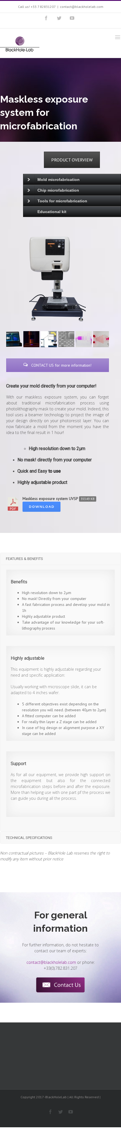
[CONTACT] (60, 985)
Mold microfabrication (58, 179)
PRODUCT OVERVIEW (72, 160)
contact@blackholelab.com (81, 7)
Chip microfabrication (58, 190)
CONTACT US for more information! (60, 365)
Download (41, 506)
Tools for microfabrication (62, 201)
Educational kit (51, 211)
